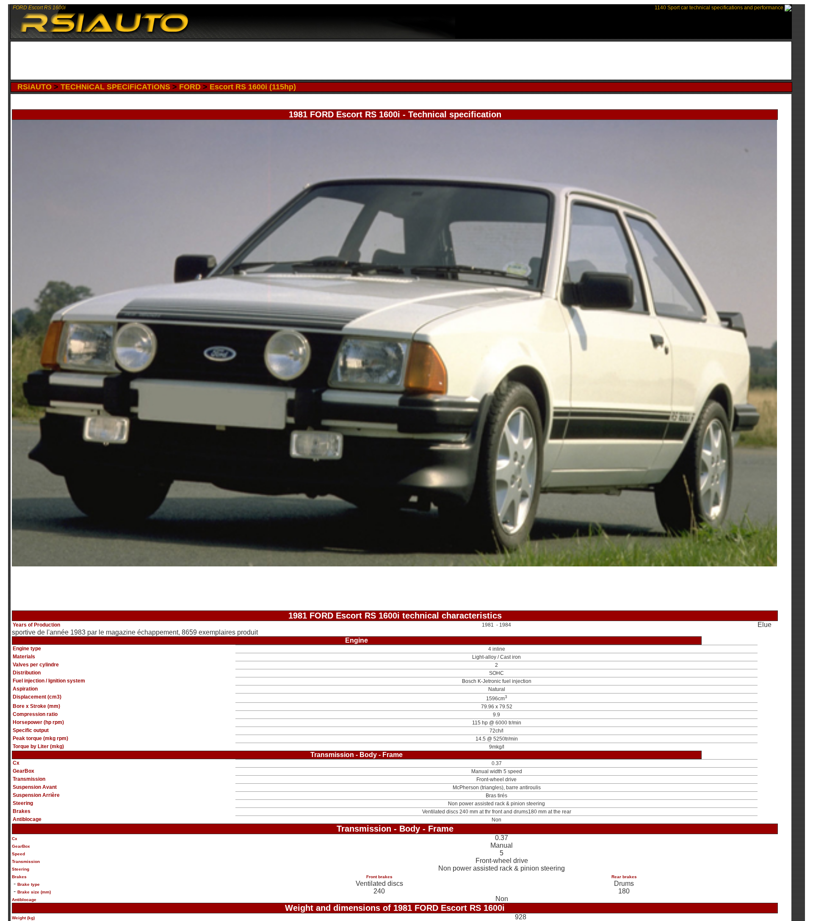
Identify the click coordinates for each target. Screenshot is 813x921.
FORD (190, 87)
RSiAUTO (34, 87)
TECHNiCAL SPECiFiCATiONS (115, 87)
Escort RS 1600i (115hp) (253, 87)
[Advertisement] (401, 61)
